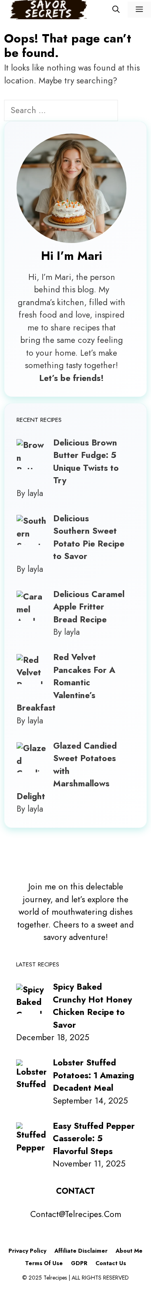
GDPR (79, 1263)
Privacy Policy (27, 1251)
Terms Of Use (44, 1263)
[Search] (131, 111)
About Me (129, 1251)
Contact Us (110, 1263)
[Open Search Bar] (116, 10)
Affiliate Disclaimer (81, 1251)
